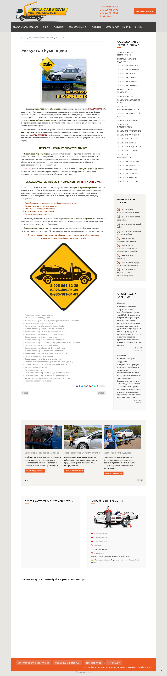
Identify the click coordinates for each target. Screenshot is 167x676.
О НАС (45, 27)
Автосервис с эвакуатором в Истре (39, 315)
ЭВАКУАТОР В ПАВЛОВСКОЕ (128, 165)
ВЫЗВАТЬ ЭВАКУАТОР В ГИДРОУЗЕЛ (126, 60)
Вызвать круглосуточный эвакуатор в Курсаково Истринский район (52, 321)
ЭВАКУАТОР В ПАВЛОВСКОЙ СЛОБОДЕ (128, 115)
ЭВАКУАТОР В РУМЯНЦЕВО (128, 135)
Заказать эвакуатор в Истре (36, 367)
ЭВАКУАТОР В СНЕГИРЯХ (127, 151)
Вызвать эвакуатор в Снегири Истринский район (44, 351)
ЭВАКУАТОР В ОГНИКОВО (127, 78)
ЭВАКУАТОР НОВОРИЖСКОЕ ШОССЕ (128, 101)
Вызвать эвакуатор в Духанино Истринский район (45, 329)
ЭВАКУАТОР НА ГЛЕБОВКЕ (127, 139)
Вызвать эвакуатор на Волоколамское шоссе (43, 359)
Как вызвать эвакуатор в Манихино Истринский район (46, 375)
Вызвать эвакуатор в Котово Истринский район (44, 331)
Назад (25, 393)
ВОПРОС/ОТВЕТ (112, 27)
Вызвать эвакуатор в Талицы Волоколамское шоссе (46, 353)
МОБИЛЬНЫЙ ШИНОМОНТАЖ (67, 663)
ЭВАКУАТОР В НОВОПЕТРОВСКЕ (124, 125)
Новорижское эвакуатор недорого (39, 381)
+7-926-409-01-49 (110, 10)
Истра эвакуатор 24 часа (34, 370)
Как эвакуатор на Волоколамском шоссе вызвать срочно (47, 378)
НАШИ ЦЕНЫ (96, 27)
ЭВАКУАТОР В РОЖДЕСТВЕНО (129, 147)
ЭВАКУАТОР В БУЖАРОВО (127, 169)
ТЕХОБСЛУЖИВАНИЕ (77, 27)
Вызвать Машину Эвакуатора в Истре (40, 323)
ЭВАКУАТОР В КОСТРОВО (127, 120)
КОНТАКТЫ (126, 27)
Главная (24, 38)
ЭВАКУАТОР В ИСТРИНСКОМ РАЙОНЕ (41, 38)
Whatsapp (107, 16)
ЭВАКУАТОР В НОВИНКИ (127, 81)
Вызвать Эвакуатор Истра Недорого (39, 356)
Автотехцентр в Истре (105, 667)
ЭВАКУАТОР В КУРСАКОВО (128, 161)
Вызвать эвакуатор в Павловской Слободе (42, 345)
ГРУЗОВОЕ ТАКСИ (93, 663)
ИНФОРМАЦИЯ (114, 663)
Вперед (101, 393)
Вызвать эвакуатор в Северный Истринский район (45, 348)
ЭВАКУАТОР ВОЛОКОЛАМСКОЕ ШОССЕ (128, 108)
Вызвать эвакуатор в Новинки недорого (41, 337)
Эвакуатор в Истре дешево (117, 452)
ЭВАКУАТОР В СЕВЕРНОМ (127, 181)
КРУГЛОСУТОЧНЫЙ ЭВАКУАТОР (125, 90)
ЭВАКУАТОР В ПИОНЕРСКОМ (128, 70)
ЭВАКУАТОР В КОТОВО (126, 143)
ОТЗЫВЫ (138, 27)
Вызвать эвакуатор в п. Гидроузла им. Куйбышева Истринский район (52, 343)
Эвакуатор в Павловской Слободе (42, 452)
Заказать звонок (144, 11)
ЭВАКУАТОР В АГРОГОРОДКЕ (129, 131)
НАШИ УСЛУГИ (58, 27)
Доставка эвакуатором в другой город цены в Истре (46, 364)
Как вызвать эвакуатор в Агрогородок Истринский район (48, 373)
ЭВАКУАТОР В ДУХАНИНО (127, 85)
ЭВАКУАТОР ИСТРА (125, 96)
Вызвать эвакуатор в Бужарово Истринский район (45, 326)
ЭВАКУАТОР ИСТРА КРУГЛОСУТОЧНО (125, 53)
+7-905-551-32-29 (110, 7)
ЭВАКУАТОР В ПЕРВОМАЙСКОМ (124, 156)
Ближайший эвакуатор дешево (37, 318)
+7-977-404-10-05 (110, 13)
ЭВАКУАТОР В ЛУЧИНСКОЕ (127, 66)
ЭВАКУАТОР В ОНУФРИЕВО (128, 173)
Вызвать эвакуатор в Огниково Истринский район (45, 340)
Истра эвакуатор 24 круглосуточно (82, 452)
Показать (138, 350)
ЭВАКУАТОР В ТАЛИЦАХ (126, 73)
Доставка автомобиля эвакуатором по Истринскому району (49, 362)
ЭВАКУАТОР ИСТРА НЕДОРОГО (25, 27)
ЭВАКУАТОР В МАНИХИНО (127, 177)
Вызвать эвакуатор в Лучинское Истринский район (45, 334)
